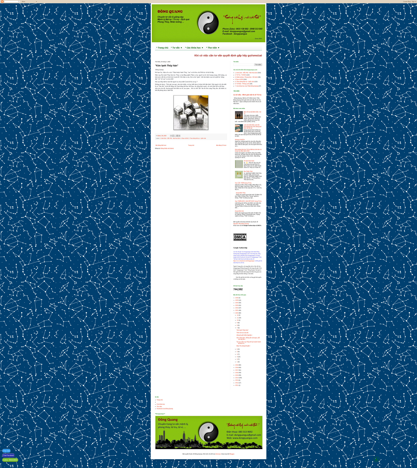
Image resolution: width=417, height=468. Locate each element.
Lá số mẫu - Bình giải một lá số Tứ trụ (247, 95)
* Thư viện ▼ (213, 47)
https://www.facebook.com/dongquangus (243, 261)
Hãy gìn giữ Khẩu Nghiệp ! (244, 335)
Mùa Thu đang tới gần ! (243, 346)
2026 (237, 298)
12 (238, 315)
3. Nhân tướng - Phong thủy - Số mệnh (246, 77)
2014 (237, 377)
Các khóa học (161, 404)
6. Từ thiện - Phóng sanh (242, 84)
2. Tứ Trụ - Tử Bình (240, 75)
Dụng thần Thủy (240, 193)
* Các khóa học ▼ (194, 47)
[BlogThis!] (173, 136)
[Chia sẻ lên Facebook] (177, 136)
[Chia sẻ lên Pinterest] (179, 136)
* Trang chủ (162, 47)
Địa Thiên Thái (248, 171)
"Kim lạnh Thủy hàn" (242, 330)
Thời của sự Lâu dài (242, 332)
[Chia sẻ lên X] (175, 136)
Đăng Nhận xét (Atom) (167, 148)
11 (238, 318)
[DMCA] (240, 240)
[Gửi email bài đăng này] (171, 136)
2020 (237, 313)
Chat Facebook (8, 455)
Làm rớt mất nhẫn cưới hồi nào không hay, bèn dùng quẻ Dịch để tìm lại (252, 126)
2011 (237, 385)
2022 (237, 308)
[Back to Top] (376, 460)
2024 (237, 303)
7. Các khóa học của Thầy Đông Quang (246, 86)
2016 (237, 372)
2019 (237, 365)
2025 (237, 300)
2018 (237, 367)
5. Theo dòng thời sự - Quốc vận (197, 138)
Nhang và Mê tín (240, 139)
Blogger (232, 454)
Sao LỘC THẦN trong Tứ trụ (243, 183)
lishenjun (218, 454)
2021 (237, 310)
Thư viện (159, 406)
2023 (237, 305)
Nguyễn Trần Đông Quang (241, 223)
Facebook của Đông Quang (165, 408)
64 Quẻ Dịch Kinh (249, 161)
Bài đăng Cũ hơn (221, 145)
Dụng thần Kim (239, 211)
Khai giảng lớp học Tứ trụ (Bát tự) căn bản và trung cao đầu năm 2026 (248, 150)
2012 (237, 383)
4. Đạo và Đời (184, 138)
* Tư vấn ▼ (176, 47)
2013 (237, 380)
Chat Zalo (6, 451)
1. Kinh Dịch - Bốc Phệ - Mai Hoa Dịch (170, 138)
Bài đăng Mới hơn (161, 145)
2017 (237, 370)
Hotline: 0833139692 (10, 460)
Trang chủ (191, 145)
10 (238, 320)
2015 (237, 375)
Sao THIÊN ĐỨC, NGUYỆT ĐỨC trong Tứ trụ (248, 201)
